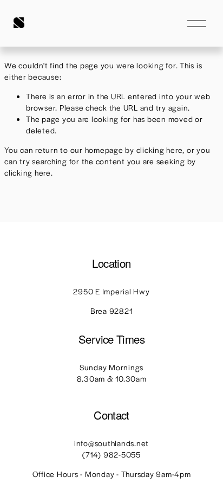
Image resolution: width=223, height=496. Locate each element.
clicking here (159, 149)
